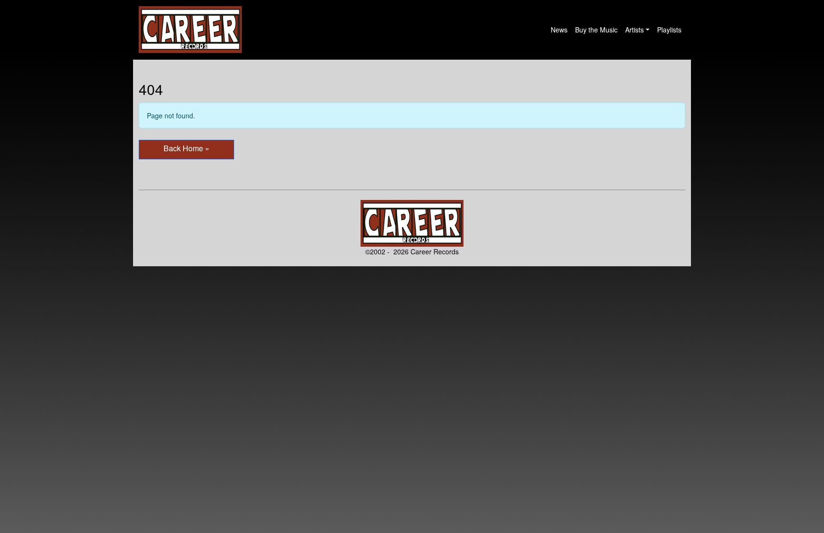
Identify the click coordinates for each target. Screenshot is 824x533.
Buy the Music (596, 29)
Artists (634, 29)
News (559, 29)
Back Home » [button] (186, 148)
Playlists (669, 29)
